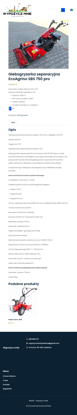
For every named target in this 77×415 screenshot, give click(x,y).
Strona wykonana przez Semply (38, 406)
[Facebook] (71, 9)
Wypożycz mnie (11, 347)
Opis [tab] (13, 122)
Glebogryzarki (22, 115)
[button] (63, 10)
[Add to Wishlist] (10, 108)
